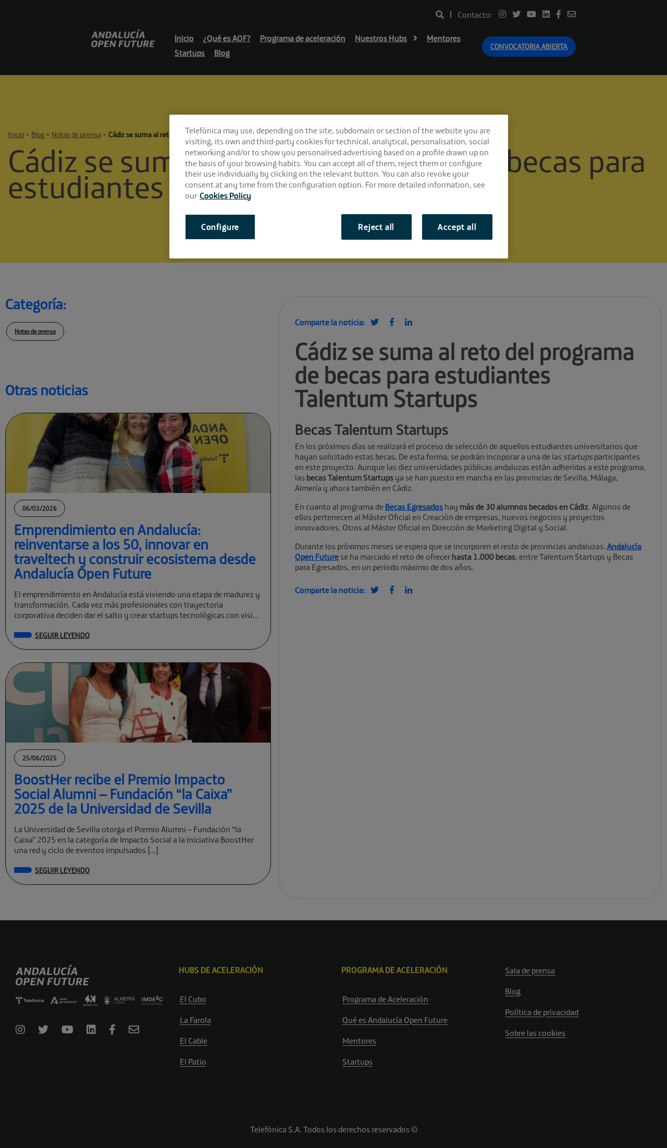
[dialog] (338, 186)
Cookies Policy (225, 195)
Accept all (457, 226)
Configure (220, 226)
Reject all (376, 226)
